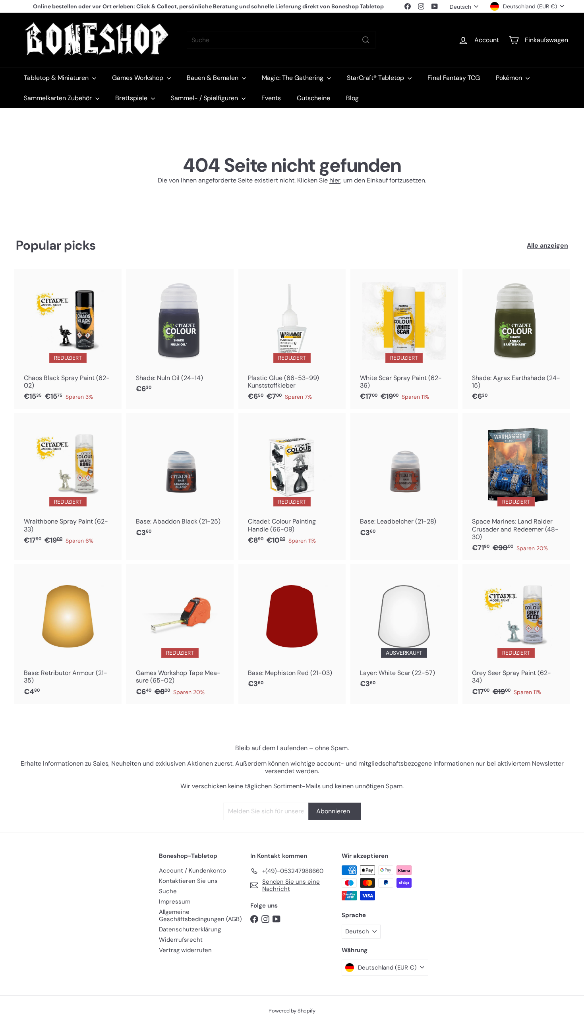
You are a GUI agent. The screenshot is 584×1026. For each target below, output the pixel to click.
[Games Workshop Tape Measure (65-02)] (180, 634)
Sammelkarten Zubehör (58, 98)
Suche (168, 891)
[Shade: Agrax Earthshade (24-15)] (516, 339)
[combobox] (281, 40)
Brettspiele (132, 98)
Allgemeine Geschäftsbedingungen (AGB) (200, 915)
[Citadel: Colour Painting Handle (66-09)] (292, 483)
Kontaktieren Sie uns (188, 881)
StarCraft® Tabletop (376, 78)
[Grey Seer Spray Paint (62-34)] (516, 634)
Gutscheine (313, 98)
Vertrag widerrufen (185, 950)
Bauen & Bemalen (213, 78)
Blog (352, 98)
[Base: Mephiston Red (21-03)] (292, 630)
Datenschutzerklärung (190, 929)
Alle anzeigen (547, 245)
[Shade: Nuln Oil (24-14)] (180, 335)
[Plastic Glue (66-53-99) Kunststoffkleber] (292, 339)
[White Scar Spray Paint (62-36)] (404, 339)
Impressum (174, 902)
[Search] (365, 40)
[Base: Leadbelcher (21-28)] (404, 479)
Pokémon (510, 78)
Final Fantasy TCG (453, 78)
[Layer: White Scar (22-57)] (404, 630)
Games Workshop (138, 78)
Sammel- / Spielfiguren (205, 98)
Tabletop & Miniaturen (57, 78)
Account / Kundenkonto (192, 871)
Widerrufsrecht (181, 940)
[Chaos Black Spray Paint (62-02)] (68, 339)
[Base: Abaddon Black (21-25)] (180, 479)
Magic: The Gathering (293, 78)
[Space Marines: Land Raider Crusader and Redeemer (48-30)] (516, 487)
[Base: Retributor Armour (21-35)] (68, 634)
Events (271, 98)
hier (334, 180)
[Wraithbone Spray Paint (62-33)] (68, 483)
